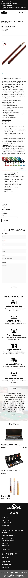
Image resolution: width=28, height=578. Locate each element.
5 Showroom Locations (7, 2)
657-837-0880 (5, 525)
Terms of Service (7, 576)
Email (3, 240)
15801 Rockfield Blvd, (7, 530)
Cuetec (18, 21)
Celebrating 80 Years (6, 5)
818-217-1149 (5, 546)
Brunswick (3, 447)
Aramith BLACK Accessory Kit (10, 470)
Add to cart (5, 220)
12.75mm (5, 87)
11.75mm (13, 86)
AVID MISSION (5, 121)
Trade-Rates (6, 575)
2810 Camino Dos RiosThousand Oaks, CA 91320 (8, 539)
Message (4, 262)
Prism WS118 (5, 496)
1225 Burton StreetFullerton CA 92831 (6, 521)
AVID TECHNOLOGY (6, 120)
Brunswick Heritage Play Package (11, 444)
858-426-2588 (5, 567)
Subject (4, 255)
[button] (2, 41)
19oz (4, 207)
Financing (12, 575)
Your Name (4, 233)
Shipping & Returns (19, 575)
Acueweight (18, 94)
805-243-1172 (5, 543)
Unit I (13, 530)
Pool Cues (13, 21)
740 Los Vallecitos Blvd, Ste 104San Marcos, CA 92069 (9, 554)
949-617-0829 (5, 532)
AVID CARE (4, 123)
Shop (2, 21)
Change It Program (16, 576)
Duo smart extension (14, 92)
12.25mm (18, 86)
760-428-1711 (5, 558)
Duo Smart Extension (8, 112)
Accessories (7, 21)
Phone (3, 248)
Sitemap (22, 576)
